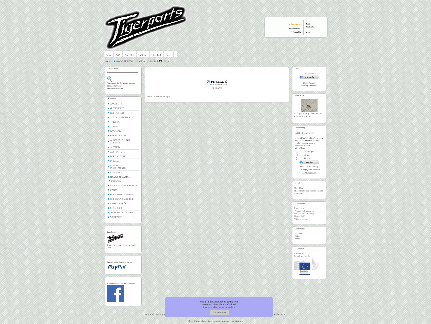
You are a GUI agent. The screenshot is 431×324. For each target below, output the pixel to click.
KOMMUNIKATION (125, 61)
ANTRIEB (115, 147)
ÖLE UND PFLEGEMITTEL (123, 194)
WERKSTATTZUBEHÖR (122, 212)
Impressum (299, 193)
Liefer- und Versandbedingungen (304, 209)
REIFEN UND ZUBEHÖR (122, 199)
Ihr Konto (310, 27)
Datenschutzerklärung (304, 213)
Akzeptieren (220, 312)
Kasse (308, 32)
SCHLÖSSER (116, 208)
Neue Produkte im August (159, 96)
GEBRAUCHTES (118, 135)
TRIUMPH (115, 122)
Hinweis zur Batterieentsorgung (308, 190)
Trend (302, 166)
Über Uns (298, 188)
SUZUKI (114, 126)
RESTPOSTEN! (117, 113)
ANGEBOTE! (116, 103)
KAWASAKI (116, 131)
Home (308, 24)
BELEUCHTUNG (118, 156)
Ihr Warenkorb (294, 24)
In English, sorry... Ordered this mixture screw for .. (308, 114)
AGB (118, 55)
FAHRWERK (116, 172)
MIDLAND (116, 181)
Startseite (108, 61)
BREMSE (115, 161)
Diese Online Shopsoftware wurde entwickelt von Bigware (215, 321)
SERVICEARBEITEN (120, 117)
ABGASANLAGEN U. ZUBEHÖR (120, 141)
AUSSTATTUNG (118, 151)
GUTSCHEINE (117, 108)
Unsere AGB (299, 216)
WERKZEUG (116, 217)
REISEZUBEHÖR (118, 203)
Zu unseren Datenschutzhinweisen (219, 307)
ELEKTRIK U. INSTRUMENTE (118, 166)
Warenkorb (156, 55)
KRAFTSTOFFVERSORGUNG (124, 185)
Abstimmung (312, 166)
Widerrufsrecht (301, 219)
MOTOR (114, 190)
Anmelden (129, 55)
